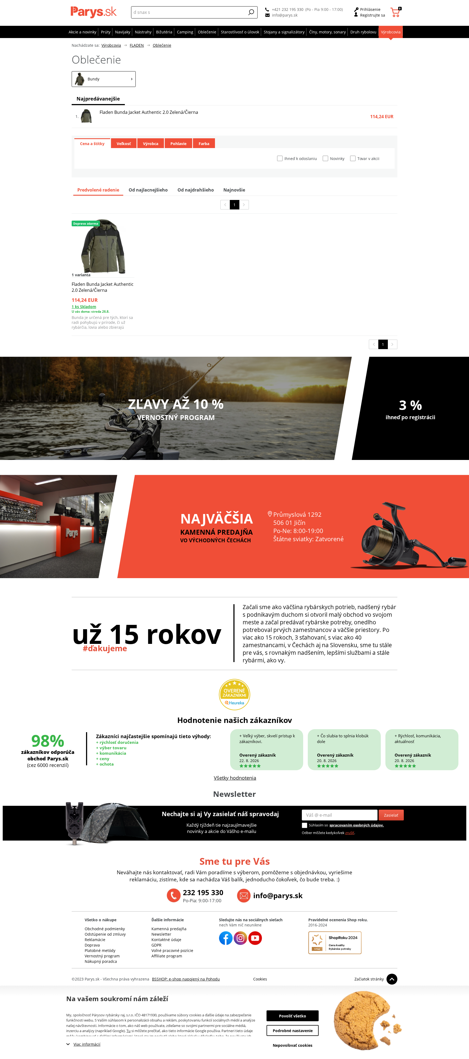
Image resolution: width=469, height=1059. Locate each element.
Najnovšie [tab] (234, 190)
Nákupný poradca (101, 961)
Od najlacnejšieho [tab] (148, 190)
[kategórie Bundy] (103, 79)
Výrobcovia (111, 45)
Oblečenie (162, 45)
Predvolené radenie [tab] (98, 190)
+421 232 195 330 (287, 9)
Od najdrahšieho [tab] (196, 190)
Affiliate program (166, 955)
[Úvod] (94, 12)
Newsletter (161, 934)
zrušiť (349, 832)
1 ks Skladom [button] (84, 306)
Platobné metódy (100, 950)
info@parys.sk (284, 15)
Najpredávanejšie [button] (98, 98)
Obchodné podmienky (105, 928)
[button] (251, 12)
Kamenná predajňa (168, 928)
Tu (128, 1030)
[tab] (92, 143)
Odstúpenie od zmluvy (105, 934)
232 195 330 (203, 892)
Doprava (92, 945)
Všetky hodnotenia (235, 778)
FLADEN (137, 45)
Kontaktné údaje (166, 939)
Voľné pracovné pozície (172, 950)
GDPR (156, 945)
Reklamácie (95, 939)
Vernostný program (102, 955)
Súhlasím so (318, 825)
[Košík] (396, 12)
